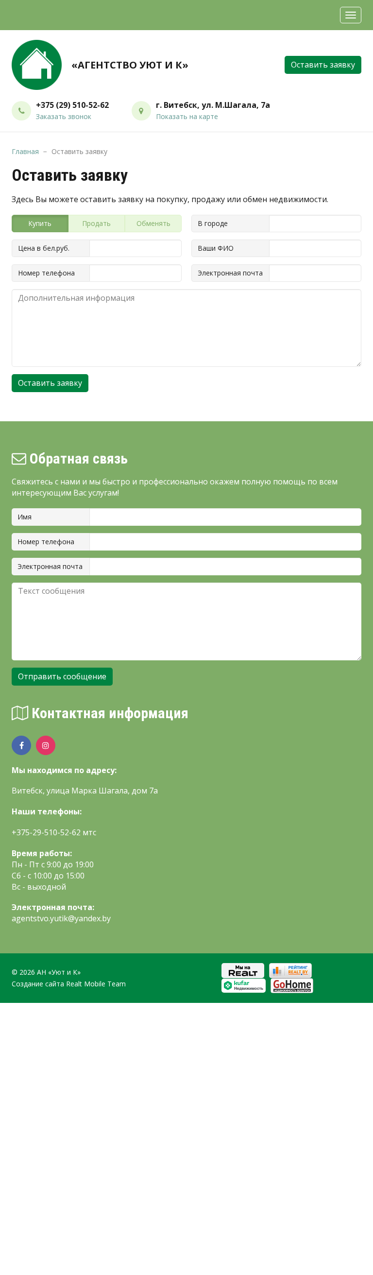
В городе (213, 223)
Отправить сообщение (62, 676)
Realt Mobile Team (96, 983)
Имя (24, 516)
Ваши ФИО (216, 248)
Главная (25, 151)
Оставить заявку (323, 64)
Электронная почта (230, 272)
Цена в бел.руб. (43, 248)
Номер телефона (46, 272)
